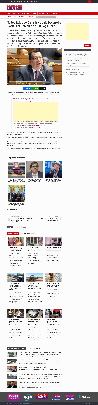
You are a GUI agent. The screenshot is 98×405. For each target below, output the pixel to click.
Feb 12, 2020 (56, 251)
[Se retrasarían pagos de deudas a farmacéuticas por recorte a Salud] (53, 277)
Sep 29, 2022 (18, 292)
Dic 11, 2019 (18, 327)
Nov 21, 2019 (56, 289)
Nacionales (16, 13)
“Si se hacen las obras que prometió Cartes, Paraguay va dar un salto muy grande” (40, 352)
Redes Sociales (21, 16)
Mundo (28, 13)
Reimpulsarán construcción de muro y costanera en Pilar (34, 359)
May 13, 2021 (56, 327)
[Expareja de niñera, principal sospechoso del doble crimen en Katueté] (15, 241)
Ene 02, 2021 (37, 253)
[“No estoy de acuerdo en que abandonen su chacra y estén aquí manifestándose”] (12, 376)
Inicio (9, 13)
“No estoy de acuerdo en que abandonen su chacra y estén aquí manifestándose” (40, 374)
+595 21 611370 (21, 1)
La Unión (11, 253)
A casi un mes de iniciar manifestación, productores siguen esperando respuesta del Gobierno (34, 287)
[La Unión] (49, 7)
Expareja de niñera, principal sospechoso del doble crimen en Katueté (15, 249)
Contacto (55, 13)
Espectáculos (41, 13)
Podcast (49, 13)
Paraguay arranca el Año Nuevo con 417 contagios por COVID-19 (34, 249)
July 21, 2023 (36, 127)
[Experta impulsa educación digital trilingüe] (53, 241)
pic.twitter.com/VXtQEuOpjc (36, 125)
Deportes (34, 13)
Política (23, 13)
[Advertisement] (35, 111)
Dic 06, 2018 (37, 327)
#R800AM (24, 125)
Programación (12, 16)
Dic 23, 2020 (37, 292)
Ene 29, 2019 (18, 253)
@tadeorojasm (30, 99)
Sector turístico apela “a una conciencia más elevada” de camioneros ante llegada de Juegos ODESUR (15, 287)
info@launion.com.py (32, 1)
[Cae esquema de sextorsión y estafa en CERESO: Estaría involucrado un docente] (53, 313)
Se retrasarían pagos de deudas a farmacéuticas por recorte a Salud (53, 285)
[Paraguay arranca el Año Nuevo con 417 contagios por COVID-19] (34, 241)
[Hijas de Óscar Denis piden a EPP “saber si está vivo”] (12, 369)
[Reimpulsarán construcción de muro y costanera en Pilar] (12, 361)
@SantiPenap (27, 101)
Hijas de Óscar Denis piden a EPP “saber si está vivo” (32, 367)
